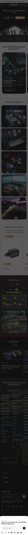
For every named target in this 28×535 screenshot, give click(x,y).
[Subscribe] (24, 528)
